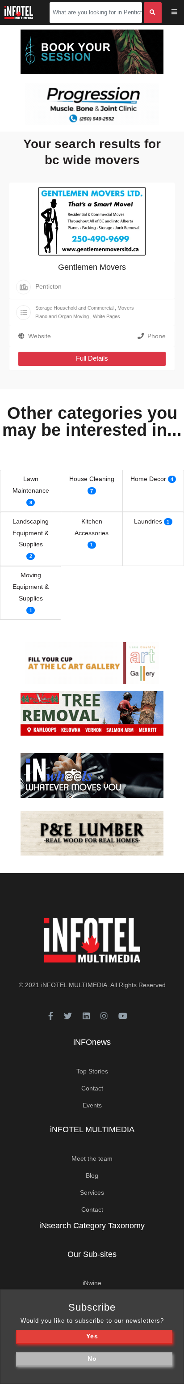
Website (39, 336)
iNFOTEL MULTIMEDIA (74, 984)
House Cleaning (91, 478)
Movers (125, 308)
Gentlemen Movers (92, 267)
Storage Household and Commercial (74, 308)
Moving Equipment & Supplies (31, 586)
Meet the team (92, 1158)
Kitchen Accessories (92, 527)
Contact (92, 1088)
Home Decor (148, 478)
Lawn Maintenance (31, 484)
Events (92, 1105)
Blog (92, 1175)
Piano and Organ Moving (62, 316)
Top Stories (92, 1071)
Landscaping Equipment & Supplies (31, 533)
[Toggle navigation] (180, 12)
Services (92, 1192)
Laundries (148, 521)
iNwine (92, 1282)
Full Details (92, 358)
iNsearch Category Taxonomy (92, 1225)
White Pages (106, 316)
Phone (156, 336)
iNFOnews (92, 1042)
